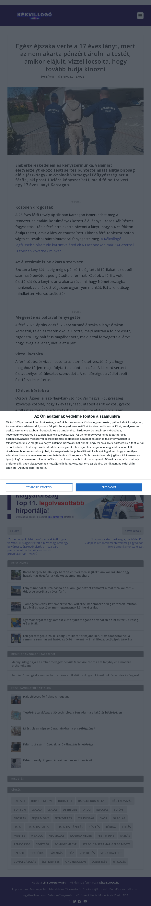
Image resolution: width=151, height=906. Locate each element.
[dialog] (75, 453)
